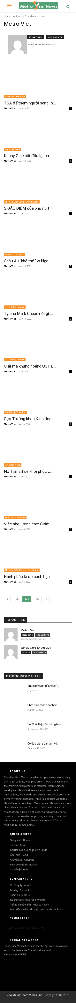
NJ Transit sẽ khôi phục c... (28, 471)
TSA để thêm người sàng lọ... (30, 103)
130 (37, 598)
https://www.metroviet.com (41, 44)
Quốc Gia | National (15, 96)
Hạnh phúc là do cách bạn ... (29, 576)
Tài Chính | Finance (14, 307)
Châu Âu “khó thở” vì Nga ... (28, 261)
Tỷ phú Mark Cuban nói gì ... (28, 313)
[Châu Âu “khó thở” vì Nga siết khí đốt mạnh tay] (38, 239)
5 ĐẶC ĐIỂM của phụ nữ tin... (30, 208)
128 (16, 598)
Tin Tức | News (12, 464)
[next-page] (46, 599)
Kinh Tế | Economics (15, 517)
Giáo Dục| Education (15, 412)
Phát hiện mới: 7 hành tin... (43, 705)
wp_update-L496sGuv (36, 647)
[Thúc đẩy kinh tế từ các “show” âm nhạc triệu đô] (14, 691)
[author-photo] (17, 44)
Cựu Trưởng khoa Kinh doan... (30, 418)
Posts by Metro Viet (35, 16)
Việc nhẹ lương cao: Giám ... (28, 524)
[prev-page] (7, 599)
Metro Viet (10, 108)
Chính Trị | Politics (14, 254)
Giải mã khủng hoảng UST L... (30, 366)
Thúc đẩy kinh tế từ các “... (43, 685)
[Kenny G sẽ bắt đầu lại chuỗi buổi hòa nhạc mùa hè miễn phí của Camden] (38, 134)
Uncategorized (12, 149)
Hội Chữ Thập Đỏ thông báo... (45, 724)
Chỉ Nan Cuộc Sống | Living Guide (21, 201)
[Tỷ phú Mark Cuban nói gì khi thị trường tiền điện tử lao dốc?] (38, 292)
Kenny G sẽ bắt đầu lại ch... (28, 155)
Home (7, 16)
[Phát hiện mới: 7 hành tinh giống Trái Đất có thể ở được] (14, 710)
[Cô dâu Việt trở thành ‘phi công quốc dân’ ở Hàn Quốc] (14, 749)
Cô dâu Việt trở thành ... (42, 743)
